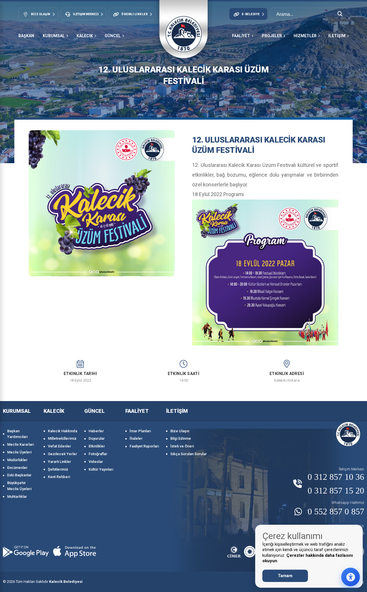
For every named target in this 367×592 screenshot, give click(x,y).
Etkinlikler (148, 96)
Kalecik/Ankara (287, 380)
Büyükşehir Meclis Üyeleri (19, 486)
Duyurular (97, 438)
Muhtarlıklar (17, 496)
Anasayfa (120, 96)
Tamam (285, 575)
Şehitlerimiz (58, 469)
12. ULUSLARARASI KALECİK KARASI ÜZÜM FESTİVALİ (216, 96)
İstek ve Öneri (182, 446)
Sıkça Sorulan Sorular (188, 454)
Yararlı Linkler (59, 461)
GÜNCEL (113, 35)
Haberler (96, 431)
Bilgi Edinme (180, 438)
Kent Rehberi (59, 477)
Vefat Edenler (59, 446)
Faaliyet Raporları (144, 446)
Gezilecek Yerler (62, 454)
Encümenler (17, 467)
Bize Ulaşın (179, 431)
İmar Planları (140, 431)
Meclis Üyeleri (19, 452)
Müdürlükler (17, 460)
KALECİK (85, 35)
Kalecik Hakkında (62, 431)
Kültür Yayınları (101, 469)
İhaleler (136, 438)
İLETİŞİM (336, 35)
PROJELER (272, 35)
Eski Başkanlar (19, 475)
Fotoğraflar (98, 454)
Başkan (26, 35)
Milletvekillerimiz (62, 438)
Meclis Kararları (20, 444)
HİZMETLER (305, 35)
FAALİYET (241, 35)
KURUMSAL (54, 35)
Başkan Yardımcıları (17, 434)
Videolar (96, 461)
